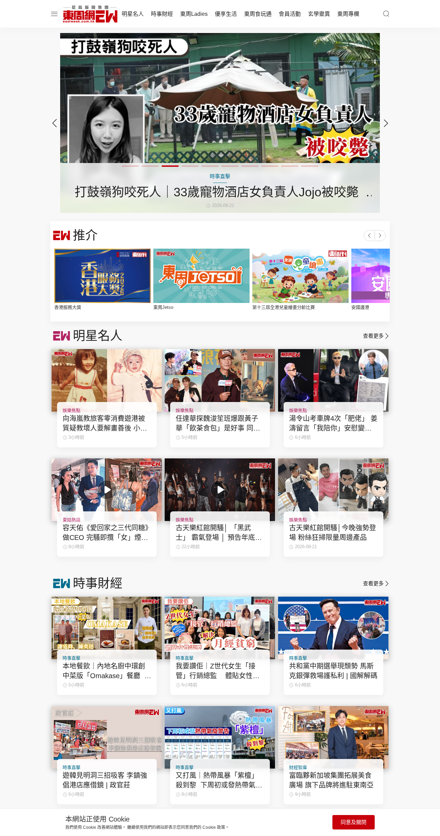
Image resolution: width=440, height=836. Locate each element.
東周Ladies (194, 14)
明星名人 (133, 14)
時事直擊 (71, 658)
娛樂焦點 (71, 410)
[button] (386, 123)
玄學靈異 (319, 14)
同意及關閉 (353, 822)
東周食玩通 (258, 14)
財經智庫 (298, 767)
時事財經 (162, 14)
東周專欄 (348, 14)
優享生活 (226, 14)
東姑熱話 (71, 519)
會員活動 (290, 14)
